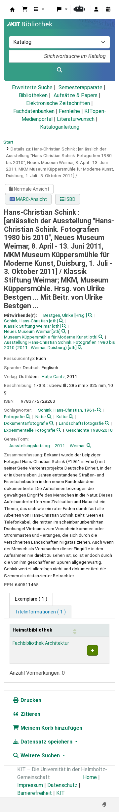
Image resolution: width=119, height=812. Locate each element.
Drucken (30, 700)
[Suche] (59, 70)
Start (8, 142)
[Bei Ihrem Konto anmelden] (96, 9)
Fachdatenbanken (34, 111)
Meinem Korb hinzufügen (50, 728)
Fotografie (14, 416)
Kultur (62, 416)
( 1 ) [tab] (31, 599)
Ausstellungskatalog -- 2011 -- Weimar (47, 445)
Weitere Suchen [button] (40, 755)
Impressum (30, 785)
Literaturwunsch (76, 119)
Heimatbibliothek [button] (32, 630)
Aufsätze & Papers (76, 95)
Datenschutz (62, 785)
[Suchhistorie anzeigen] (108, 9)
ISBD (69, 199)
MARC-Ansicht (31, 199)
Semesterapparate (80, 87)
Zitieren (29, 714)
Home (90, 777)
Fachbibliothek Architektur (41, 643)
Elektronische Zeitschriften (58, 103)
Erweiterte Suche (32, 87)
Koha (12, 9)
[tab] (40, 612)
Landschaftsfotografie (81, 423)
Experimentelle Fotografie (30, 430)
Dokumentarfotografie (26, 423)
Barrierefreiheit (34, 793)
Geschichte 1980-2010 (89, 430)
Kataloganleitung (59, 127)
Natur (40, 416)
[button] (24, 9)
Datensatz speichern (46, 742)
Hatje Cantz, (54, 376)
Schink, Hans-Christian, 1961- (67, 410)
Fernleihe (69, 111)
